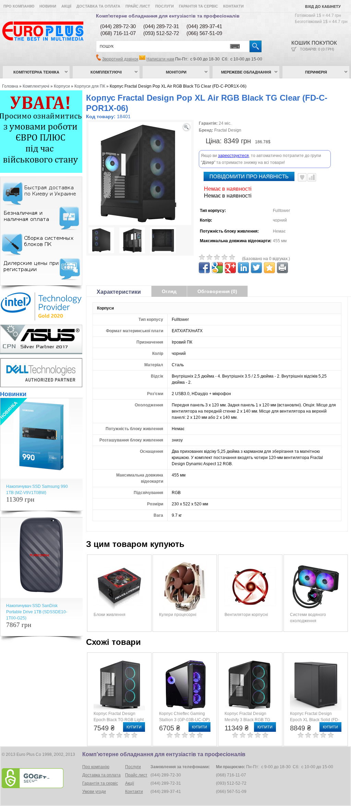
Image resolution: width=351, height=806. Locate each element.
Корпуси (62, 86)
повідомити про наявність (249, 176)
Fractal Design (227, 130)
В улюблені (302, 177)
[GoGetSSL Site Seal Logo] (41, 778)
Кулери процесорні (177, 614)
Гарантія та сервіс (198, 6)
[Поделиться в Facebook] (204, 267)
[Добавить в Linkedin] (243, 267)
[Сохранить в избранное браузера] (269, 267)
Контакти (233, 6)
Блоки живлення (109, 614)
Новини (47, 6)
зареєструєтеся (233, 155)
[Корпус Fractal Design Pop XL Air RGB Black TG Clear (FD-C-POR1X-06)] (101, 241)
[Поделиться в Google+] (230, 267)
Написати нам (160, 59)
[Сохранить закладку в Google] (217, 267)
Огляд (169, 291)
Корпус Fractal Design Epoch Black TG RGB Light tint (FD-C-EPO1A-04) (119, 719)
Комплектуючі (106, 72)
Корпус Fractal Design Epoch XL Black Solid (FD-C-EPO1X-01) (314, 719)
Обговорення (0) (217, 291)
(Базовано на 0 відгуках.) (266, 258)
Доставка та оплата (98, 6)
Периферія (316, 72)
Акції (66, 6)
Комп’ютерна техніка (36, 72)
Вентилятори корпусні (246, 614)
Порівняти (311, 177)
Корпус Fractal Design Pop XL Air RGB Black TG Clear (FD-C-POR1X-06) (178, 86)
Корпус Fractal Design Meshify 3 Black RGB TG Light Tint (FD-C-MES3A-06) (251, 719)
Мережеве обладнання (246, 72)
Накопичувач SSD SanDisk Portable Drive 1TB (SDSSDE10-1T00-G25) (36, 611)
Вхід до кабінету (323, 6)
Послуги (164, 6)
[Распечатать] (282, 267)
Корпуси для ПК (89, 86)
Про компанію (18, 6)
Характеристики (119, 292)
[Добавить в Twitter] (256, 267)
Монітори (176, 72)
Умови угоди (94, 791)
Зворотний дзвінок (120, 59)
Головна (10, 86)
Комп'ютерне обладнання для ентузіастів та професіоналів (168, 16)
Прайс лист (137, 6)
